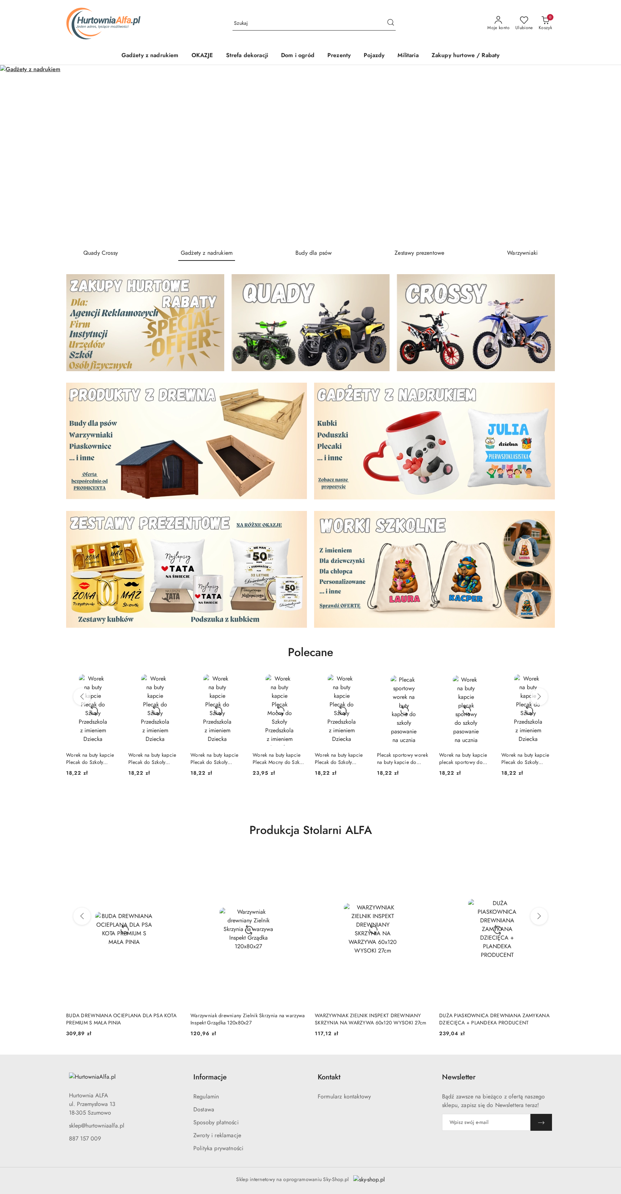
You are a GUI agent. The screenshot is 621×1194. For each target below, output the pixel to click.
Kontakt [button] (329, 1077)
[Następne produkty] (539, 696)
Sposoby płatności (216, 1122)
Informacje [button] (210, 1077)
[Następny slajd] (605, 153)
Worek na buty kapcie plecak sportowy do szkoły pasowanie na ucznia (401, 758)
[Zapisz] (541, 1122)
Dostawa (203, 1109)
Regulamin (206, 1096)
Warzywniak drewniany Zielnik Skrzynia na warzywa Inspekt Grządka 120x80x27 (123, 1019)
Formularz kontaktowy (344, 1096)
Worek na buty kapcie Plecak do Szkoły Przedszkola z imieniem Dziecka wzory (92, 758)
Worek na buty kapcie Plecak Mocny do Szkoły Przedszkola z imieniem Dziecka (217, 758)
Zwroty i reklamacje (217, 1135)
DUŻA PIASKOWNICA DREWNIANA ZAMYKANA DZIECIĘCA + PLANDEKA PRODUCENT (370, 1019)
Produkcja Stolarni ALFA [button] (310, 830)
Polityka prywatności (218, 1148)
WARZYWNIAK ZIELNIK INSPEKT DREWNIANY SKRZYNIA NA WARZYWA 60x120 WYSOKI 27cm (246, 1019)
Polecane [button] (310, 652)
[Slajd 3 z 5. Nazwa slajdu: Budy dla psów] (310, 154)
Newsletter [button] (458, 1077)
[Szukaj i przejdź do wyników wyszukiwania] (391, 23)
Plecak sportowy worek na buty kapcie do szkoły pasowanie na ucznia (340, 758)
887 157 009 (85, 1138)
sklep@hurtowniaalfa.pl (96, 1125)
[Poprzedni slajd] (15, 153)
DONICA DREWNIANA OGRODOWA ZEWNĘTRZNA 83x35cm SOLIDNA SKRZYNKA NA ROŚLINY (497, 1019)
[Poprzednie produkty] (81, 696)
